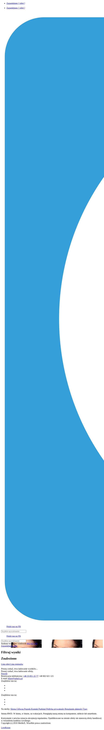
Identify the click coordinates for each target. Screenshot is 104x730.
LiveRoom (5, 727)
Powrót (4, 673)
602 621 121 (32, 643)
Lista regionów (16, 664)
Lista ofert (5, 664)
